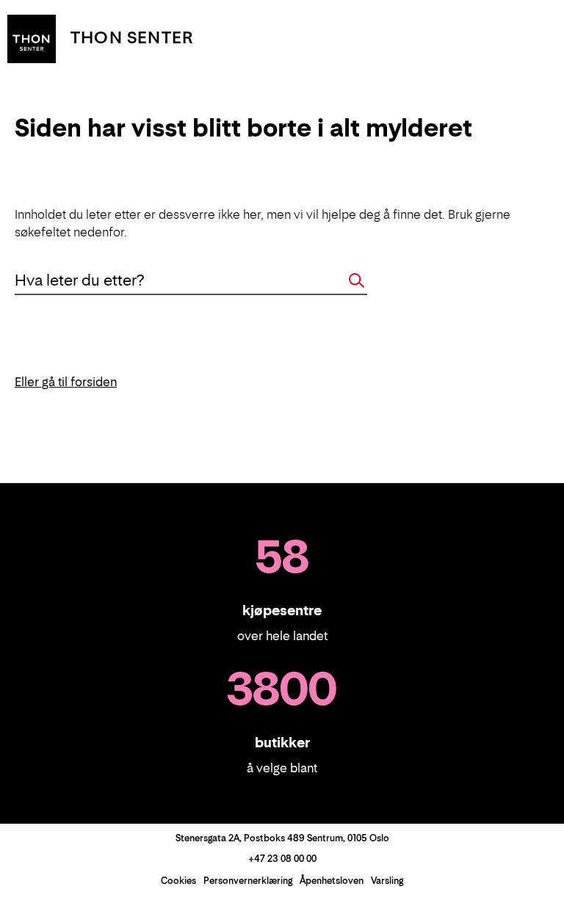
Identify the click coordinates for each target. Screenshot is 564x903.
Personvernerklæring (247, 880)
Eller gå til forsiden (66, 381)
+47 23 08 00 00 (282, 858)
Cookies (178, 880)
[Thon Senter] (31, 37)
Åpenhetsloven (332, 880)
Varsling (387, 880)
